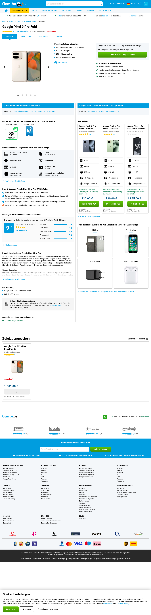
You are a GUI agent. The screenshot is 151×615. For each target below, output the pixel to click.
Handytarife (66, 10)
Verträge (82, 503)
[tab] (18, 95)
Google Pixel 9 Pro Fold (29, 21)
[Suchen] (101, 4)
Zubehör (90, 10)
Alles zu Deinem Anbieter (87, 509)
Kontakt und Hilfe (125, 485)
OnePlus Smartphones (86, 472)
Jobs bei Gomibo (122, 494)
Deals (81, 516)
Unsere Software (8, 521)
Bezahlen (82, 488)
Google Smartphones (86, 477)
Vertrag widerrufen (85, 507)
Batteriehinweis (84, 501)
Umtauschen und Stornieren (88, 497)
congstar (44, 468)
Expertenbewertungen (21, 111)
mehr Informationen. (96, 555)
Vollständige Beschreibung (15, 279)
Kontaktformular (122, 490)
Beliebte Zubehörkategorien (109, 111)
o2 (42, 475)
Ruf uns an (120, 488)
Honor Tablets (7, 488)
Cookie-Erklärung (123, 603)
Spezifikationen (36, 111)
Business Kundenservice (49, 523)
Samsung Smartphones (86, 470)
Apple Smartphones (85, 468)
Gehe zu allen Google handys (90, 217)
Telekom (44, 479)
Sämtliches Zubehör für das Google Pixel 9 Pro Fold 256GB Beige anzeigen (107, 291)
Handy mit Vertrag (49, 10)
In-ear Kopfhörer (46, 494)
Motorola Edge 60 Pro (10, 472)
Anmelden (120, 4)
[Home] (6, 10)
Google (17, 21)
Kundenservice (105, 10)
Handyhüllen (45, 488)
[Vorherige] (4, 66)
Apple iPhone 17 (8, 468)
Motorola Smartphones (86, 475)
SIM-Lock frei (62, 63)
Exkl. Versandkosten (85, 211)
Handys (82, 466)
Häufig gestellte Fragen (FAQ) (126, 492)
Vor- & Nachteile (50, 111)
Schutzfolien (45, 490)
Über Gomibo (7, 519)
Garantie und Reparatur (86, 499)
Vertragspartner (122, 497)
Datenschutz (7, 523)
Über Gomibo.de (26, 559)
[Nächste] (48, 66)
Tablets (79, 10)
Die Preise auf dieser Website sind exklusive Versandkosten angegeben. (107, 553)
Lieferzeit (82, 492)
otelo (42, 477)
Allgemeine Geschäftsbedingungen (105, 559)
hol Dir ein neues (55, 305)
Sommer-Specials (19, 10)
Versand (82, 494)
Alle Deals (82, 519)
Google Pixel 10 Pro (9, 479)
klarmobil (44, 472)
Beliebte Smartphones (13, 466)
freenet (43, 470)
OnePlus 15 (7, 477)
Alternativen (92, 111)
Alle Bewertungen (11, 245)
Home (4, 21)
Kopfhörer (44, 497)
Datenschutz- (108, 603)
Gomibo (6, 516)
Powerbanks (45, 492)
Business (45, 516)
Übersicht (42, 21)
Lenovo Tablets (8, 494)
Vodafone (44, 481)
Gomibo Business (46, 519)
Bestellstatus (83, 490)
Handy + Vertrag (48, 466)
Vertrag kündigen (84, 505)
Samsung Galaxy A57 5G (11, 475)
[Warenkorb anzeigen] (146, 4)
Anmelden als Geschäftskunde (51, 521)
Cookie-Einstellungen (58, 559)
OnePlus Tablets (8, 497)
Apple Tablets (7, 492)
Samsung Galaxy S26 (10, 470)
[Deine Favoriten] (140, 4)
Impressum (46, 559)
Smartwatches (45, 499)
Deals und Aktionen (85, 511)
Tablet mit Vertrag (9, 499)
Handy (34, 10)
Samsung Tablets (8, 490)
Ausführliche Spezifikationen (15, 181)
